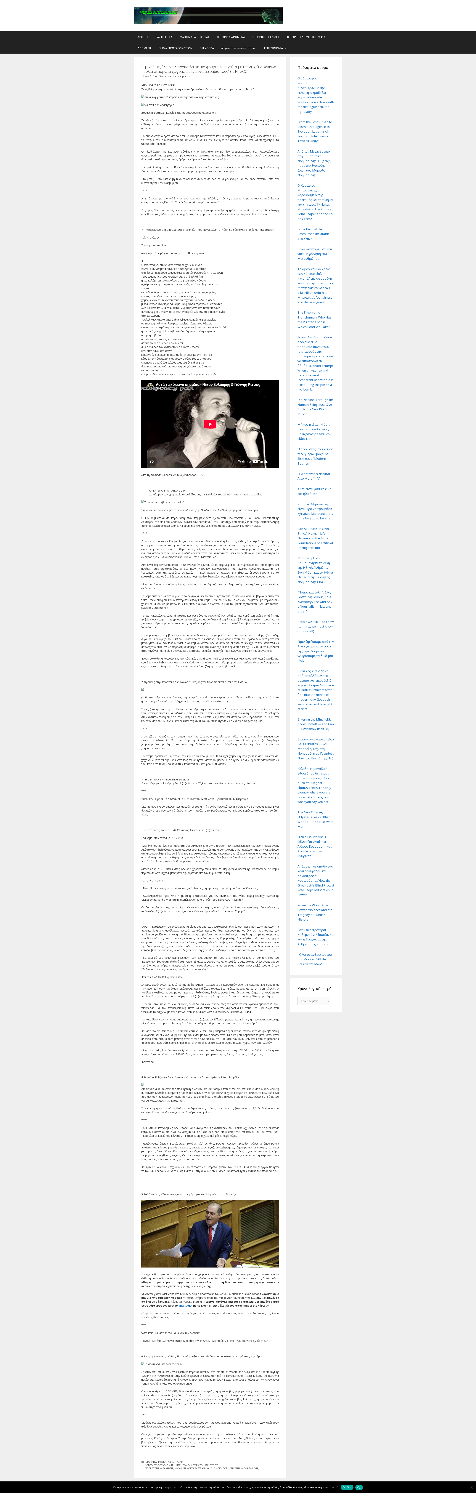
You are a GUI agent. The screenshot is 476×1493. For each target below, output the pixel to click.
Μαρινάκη (185, 1305)
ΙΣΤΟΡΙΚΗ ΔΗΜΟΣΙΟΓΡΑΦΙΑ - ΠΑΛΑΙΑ (164, 1461)
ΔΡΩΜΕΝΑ (144, 48)
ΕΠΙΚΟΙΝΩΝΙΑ (273, 48)
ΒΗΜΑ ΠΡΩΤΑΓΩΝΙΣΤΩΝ (175, 48)
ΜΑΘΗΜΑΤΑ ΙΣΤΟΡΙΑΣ (195, 37)
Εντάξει (347, 1487)
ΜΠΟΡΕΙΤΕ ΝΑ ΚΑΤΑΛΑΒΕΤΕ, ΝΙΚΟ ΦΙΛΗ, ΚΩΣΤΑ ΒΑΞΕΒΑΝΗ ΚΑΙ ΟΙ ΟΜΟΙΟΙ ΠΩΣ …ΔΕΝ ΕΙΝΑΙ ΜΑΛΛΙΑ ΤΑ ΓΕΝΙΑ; (202, 1468)
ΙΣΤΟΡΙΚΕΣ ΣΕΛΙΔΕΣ (266, 37)
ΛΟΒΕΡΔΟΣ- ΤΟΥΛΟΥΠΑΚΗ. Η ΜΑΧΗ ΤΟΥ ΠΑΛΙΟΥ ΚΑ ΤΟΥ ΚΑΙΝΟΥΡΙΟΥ (181, 1465)
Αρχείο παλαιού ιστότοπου (239, 48)
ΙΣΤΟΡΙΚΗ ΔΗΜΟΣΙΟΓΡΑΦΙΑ (306, 37)
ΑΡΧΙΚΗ (143, 37)
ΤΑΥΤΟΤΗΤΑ (163, 37)
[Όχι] (471, 1487)
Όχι (359, 1487)
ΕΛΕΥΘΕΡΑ (207, 48)
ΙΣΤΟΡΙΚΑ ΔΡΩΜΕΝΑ (231, 37)
